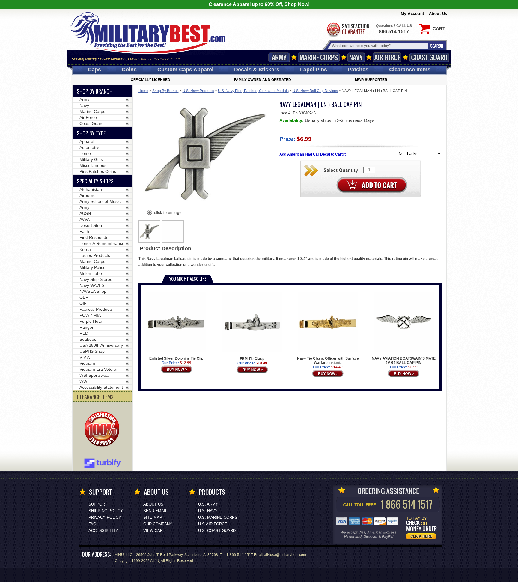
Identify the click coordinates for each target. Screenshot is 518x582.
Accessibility (103, 530)
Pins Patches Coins (97, 171)
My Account (412, 13)
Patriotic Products (96, 309)
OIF (83, 303)
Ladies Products (94, 255)
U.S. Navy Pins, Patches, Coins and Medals (253, 91)
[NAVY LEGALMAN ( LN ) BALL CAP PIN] (163, 213)
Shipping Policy (105, 511)
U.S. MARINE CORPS (217, 517)
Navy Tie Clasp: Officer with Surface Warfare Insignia (328, 360)
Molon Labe (90, 273)
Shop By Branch (165, 91)
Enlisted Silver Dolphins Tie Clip (176, 358)
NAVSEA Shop (92, 291)
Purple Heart (91, 321)
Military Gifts (91, 159)
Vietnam (87, 363)
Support (97, 504)
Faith (84, 231)
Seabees (87, 339)
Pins (313, 70)
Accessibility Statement (101, 387)
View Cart (154, 530)
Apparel (86, 141)
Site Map (152, 517)
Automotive (90, 147)
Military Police (92, 267)
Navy (356, 57)
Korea (85, 249)
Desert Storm (92, 225)
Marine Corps (319, 57)
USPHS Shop (92, 351)
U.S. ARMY (208, 504)
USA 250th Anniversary (101, 345)
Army (279, 57)
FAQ (92, 524)
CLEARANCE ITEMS (95, 397)
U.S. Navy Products (198, 91)
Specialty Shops (95, 181)
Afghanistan (90, 189)
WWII (84, 381)
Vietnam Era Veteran (99, 369)
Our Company (157, 524)
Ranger (86, 327)
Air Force (387, 57)
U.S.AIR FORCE (212, 524)
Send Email (155, 511)
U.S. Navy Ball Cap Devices (315, 91)
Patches (358, 70)
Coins (129, 70)
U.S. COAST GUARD (217, 530)
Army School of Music (100, 201)
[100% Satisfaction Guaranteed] (103, 429)
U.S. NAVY (208, 511)
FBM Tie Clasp (252, 359)
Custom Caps (185, 70)
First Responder (94, 237)
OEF (83, 297)
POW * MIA (90, 315)
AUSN (85, 213)
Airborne (87, 195)
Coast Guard (429, 57)
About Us (438, 13)
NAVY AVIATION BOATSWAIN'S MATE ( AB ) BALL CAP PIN (404, 360)
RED (83, 333)
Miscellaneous (92, 165)
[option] (149, 231)
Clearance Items (409, 70)
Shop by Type (91, 133)
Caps (94, 70)
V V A (84, 357)
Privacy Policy (104, 517)
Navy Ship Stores (95, 279)
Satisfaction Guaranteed (348, 29)
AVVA (84, 219)
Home (143, 91)
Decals (256, 70)
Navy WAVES (91, 285)
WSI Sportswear (94, 375)
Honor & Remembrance (101, 243)
